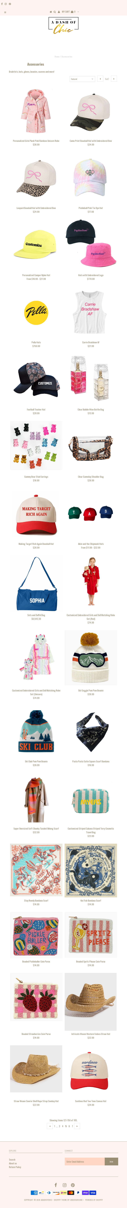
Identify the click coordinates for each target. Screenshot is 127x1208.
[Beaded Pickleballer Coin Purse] (36, 935)
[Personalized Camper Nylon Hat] (36, 245)
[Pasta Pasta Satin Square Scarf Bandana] (91, 732)
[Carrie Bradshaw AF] (91, 313)
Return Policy (15, 1167)
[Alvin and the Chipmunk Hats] (91, 514)
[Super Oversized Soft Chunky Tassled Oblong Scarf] (36, 799)
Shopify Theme (60, 1200)
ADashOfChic (46, 1200)
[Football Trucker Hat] (36, 380)
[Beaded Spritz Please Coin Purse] (91, 935)
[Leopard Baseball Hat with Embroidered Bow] (36, 178)
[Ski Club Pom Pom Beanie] (36, 732)
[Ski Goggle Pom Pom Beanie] (91, 658)
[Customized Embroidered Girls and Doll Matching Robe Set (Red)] (91, 581)
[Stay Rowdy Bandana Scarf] (36, 870)
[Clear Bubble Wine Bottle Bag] (91, 380)
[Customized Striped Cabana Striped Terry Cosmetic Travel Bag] (91, 799)
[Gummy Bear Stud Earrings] (36, 445)
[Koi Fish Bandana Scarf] (91, 870)
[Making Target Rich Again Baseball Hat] (36, 514)
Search (12, 1159)
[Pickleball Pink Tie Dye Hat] (91, 178)
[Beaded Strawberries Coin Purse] (36, 997)
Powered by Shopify (94, 1200)
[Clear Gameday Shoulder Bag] (91, 447)
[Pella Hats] (36, 313)
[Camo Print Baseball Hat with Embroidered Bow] (91, 111)
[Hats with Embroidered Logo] (91, 243)
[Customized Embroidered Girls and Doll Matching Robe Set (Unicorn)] (36, 656)
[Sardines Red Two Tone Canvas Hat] (91, 1071)
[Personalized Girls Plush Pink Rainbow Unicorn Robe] (36, 111)
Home (57, 56)
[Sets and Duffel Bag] (36, 583)
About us (13, 1163)
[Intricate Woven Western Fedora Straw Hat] (91, 1002)
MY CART (68, 11)
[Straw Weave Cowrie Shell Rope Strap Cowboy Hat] (36, 1068)
